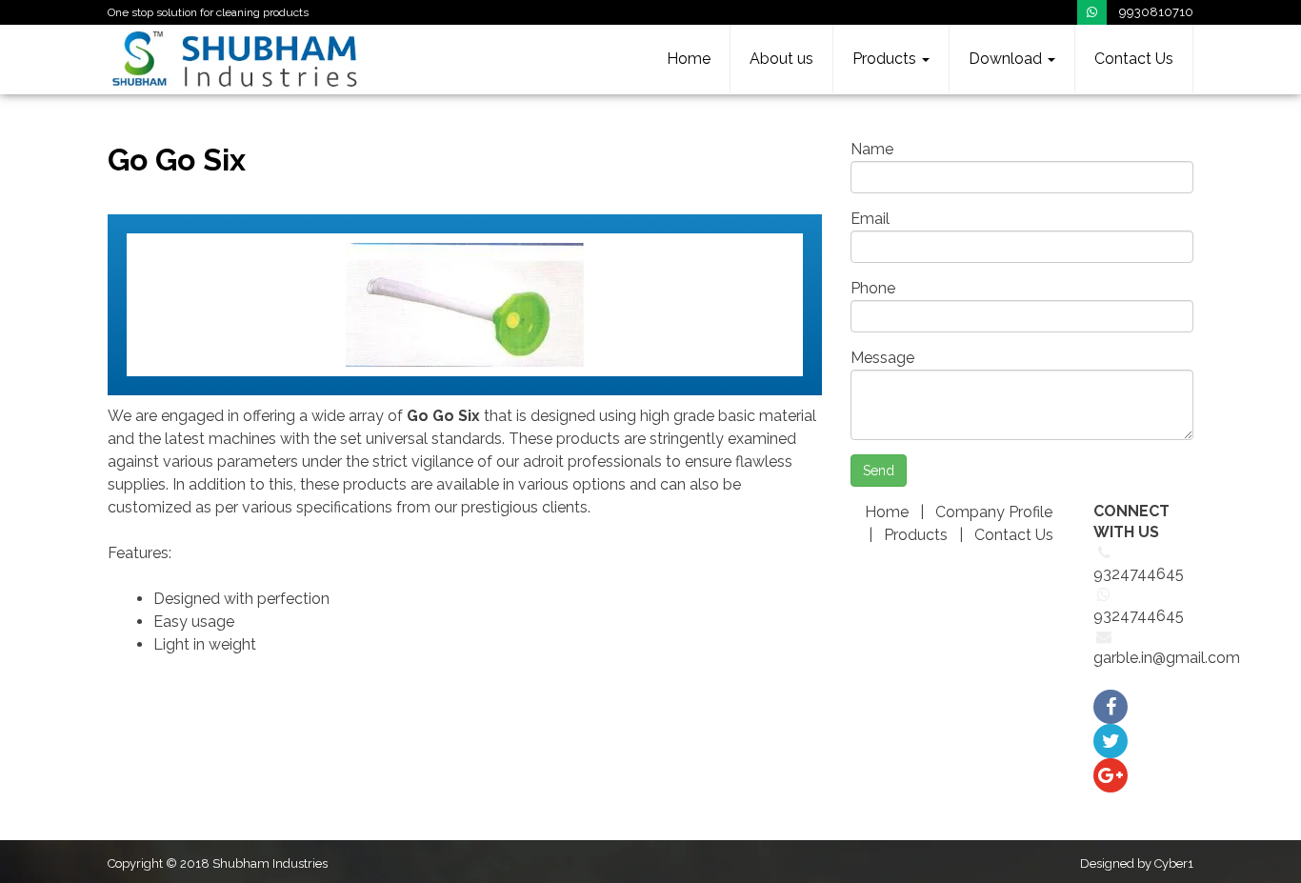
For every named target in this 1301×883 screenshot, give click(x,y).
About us (781, 59)
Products (886, 59)
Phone (873, 288)
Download (1007, 59)
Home (689, 59)
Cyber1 (1173, 863)
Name (872, 149)
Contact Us (1133, 59)
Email (870, 219)
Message (882, 358)
